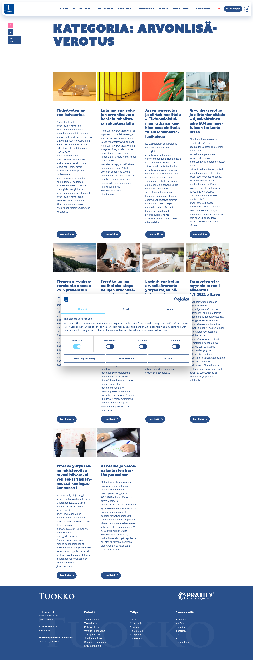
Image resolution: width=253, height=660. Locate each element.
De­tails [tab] (126, 309)
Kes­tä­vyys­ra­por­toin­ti (95, 642)
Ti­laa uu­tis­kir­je (183, 642)
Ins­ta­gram (181, 630)
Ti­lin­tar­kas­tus (91, 619)
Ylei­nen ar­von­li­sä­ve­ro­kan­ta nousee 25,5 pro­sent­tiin (74, 285)
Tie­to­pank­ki (105, 8)
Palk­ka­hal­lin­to (91, 627)
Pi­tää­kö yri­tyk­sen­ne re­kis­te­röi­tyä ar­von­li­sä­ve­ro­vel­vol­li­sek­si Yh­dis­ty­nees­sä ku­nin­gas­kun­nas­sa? (74, 477)
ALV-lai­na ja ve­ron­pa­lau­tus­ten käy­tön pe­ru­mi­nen (118, 470)
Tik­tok (179, 634)
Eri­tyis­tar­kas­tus (92, 645)
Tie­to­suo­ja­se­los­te (49, 637)
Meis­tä (163, 8)
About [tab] (170, 309)
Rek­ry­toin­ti (125, 8)
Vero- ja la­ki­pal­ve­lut (94, 630)
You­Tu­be (180, 623)
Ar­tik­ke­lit (86, 8)
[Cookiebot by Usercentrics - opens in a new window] (176, 299)
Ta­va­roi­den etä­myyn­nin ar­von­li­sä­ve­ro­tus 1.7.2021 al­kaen (205, 288)
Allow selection (126, 358)
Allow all (168, 358)
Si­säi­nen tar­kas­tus (94, 638)
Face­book (181, 619)
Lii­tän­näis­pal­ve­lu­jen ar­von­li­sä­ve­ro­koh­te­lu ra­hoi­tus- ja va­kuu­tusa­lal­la (118, 117)
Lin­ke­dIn (180, 627)
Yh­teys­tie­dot (204, 8)
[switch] (110, 346)
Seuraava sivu (14, 40)
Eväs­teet (67, 637)
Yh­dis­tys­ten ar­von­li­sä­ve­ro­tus (71, 112)
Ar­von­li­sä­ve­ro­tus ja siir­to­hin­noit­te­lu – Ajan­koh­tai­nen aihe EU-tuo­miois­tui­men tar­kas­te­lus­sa (207, 121)
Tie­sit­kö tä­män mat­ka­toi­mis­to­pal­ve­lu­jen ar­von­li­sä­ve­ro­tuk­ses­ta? (118, 288)
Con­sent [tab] (82, 309)
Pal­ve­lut (66, 8)
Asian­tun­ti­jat (182, 8)
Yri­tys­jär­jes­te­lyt (92, 634)
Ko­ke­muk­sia (146, 8)
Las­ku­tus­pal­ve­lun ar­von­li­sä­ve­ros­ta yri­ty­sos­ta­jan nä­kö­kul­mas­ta (162, 288)
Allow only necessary (84, 358)
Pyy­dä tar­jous (233, 8)
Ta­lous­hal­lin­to (91, 623)
